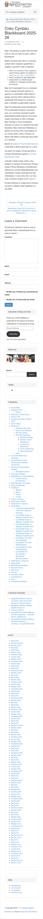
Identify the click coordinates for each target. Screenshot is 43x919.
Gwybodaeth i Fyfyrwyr (19, 503)
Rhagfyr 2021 (16, 769)
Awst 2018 (15, 858)
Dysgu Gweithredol (18, 485)
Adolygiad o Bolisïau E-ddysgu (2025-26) (21, 203)
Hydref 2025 (15, 663)
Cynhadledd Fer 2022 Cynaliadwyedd (24, 539)
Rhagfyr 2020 (16, 796)
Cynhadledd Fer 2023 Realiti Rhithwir (24, 543)
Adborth (18, 490)
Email (7, 274)
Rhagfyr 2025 (16, 659)
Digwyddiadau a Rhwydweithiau (22, 476)
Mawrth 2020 (16, 817)
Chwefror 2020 (16, 819)
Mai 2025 (14, 675)
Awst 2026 (15, 641)
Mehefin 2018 (16, 862)
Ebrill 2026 (15, 650)
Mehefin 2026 (16, 645)
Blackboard (15, 426)
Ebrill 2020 (15, 814)
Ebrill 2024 (15, 705)
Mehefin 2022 (16, 755)
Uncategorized (16, 577)
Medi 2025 (15, 666)
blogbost (31, 178)
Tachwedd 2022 (17, 743)
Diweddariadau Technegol (20, 483)
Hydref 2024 (15, 691)
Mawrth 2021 (16, 789)
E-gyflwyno (15, 487)
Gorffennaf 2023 (17, 725)
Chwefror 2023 (16, 737)
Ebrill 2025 (15, 677)
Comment (8, 237)
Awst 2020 (15, 805)
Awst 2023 (15, 723)
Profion (18, 494)
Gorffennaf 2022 (17, 753)
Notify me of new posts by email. (21, 299)
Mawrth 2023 (16, 734)
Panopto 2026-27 (17, 610)
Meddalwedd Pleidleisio (19, 565)
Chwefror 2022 (16, 764)
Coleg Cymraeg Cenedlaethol (21, 479)
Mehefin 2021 (16, 782)
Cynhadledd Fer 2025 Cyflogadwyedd (24, 548)
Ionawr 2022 (15, 766)
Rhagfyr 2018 (16, 851)
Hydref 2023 (15, 718)
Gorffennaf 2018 (17, 860)
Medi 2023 (15, 721)
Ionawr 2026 (15, 657)
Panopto (14, 572)
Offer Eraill (15, 570)
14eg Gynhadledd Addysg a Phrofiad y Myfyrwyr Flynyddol (25, 510)
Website (8, 283)
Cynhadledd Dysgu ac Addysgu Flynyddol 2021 (25, 516)
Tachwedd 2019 (17, 826)
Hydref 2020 (15, 801)
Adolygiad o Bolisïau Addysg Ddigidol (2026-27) (21, 606)
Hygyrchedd (15, 563)
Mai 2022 (14, 757)
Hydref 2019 (15, 828)
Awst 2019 (15, 833)
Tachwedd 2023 (17, 716)
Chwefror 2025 (16, 682)
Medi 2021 (15, 776)
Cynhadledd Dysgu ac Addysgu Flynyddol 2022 (25, 520)
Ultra (17, 453)
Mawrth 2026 (16, 652)
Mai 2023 (14, 730)
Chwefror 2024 (16, 709)
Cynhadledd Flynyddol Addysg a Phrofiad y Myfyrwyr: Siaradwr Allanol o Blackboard (23, 614)
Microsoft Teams (17, 567)
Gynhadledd (15, 506)
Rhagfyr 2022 (16, 741)
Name (7, 266)
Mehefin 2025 (16, 673)
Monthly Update (21, 433)
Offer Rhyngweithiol (23, 435)
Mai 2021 (14, 785)
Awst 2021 (15, 778)
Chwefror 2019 (16, 846)
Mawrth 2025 (16, 679)
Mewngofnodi (16, 885)
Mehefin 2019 (16, 837)
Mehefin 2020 (16, 810)
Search (9, 370)
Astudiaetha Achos (22, 471)
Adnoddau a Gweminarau (20, 414)
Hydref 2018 (15, 856)
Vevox (13, 579)
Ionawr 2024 (15, 711)
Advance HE (15, 417)
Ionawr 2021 (15, 794)
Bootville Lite (9, 911)
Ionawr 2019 (15, 849)
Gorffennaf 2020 (17, 808)
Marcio (18, 492)
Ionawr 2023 (15, 739)
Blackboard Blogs (26, 437)
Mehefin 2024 (16, 700)
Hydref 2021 (15, 773)
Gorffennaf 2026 (17, 643)
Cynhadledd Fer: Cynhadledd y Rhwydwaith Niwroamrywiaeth (22, 555)
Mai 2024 (14, 702)
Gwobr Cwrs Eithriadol (24, 430)
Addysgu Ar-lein (16, 410)
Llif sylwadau (15, 890)
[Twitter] (12, 390)
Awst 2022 (15, 750)
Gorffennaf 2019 (17, 835)
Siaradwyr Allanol (17, 574)
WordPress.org (16, 892)
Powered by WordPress (28, 911)
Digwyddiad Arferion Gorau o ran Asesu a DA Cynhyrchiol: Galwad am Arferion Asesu (21, 600)
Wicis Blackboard (26, 451)
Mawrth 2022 (16, 762)
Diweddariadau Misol (23, 428)
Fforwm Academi (17, 499)
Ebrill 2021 (15, 787)
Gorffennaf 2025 (17, 670)
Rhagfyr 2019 (16, 824)
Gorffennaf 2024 (17, 698)
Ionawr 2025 (15, 684)
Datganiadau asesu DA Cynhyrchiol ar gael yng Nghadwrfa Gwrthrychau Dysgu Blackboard (21, 210)
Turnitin (18, 497)
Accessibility (15, 407)
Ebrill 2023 (15, 732)
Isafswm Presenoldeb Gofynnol (25, 143)
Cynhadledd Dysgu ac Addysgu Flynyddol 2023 (25, 525)
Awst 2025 (15, 668)
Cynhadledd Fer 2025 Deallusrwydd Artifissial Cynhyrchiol (19, 462)
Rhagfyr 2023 (16, 714)
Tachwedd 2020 (17, 798)
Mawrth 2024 (16, 707)
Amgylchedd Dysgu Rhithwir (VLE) (21, 19)
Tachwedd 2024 (17, 689)
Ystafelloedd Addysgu (19, 581)
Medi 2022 (15, 748)
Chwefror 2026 (16, 654)
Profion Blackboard (27, 449)
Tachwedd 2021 (17, 771)
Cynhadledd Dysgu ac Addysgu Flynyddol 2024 (25, 530)
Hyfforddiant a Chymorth (20, 561)
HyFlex (18, 412)
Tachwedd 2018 (17, 853)
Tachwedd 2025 (17, 661)
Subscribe (13, 334)
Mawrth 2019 (16, 844)
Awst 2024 (15, 695)
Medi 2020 (15, 803)
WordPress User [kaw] (13, 44)
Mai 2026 (14, 647)
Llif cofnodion (16, 888)
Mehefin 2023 (16, 727)
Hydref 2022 (15, 746)
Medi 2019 (15, 830)
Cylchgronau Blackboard (24, 445)
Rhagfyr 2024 (16, 686)
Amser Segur (16, 423)
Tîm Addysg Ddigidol (14, 11)
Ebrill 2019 (15, 842)
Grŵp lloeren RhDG (18, 501)
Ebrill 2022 (15, 759)
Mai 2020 (14, 812)
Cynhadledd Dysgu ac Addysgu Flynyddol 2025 (25, 534)
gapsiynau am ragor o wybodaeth (21, 75)
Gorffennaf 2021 (17, 780)
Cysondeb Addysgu (18, 474)
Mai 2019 (14, 840)
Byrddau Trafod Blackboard (26, 440)
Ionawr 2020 (15, 821)
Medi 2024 (15, 693)
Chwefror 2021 (16, 792)
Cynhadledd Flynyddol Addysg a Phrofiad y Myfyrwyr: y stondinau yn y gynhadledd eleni (23, 621)
